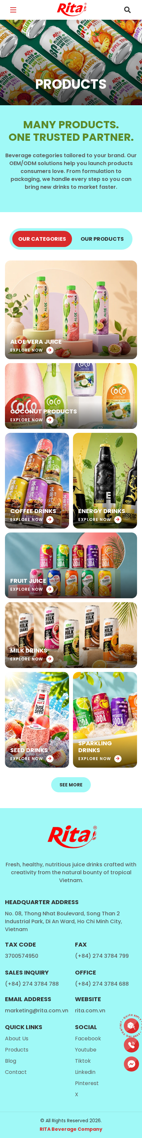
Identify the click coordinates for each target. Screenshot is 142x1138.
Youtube (85, 1049)
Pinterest (87, 1083)
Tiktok (83, 1061)
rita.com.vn (90, 1010)
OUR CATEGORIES (42, 239)
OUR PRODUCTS (102, 239)
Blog (10, 1061)
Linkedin (85, 1072)
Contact (16, 1072)
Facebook (88, 1038)
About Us (16, 1038)
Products (16, 1049)
